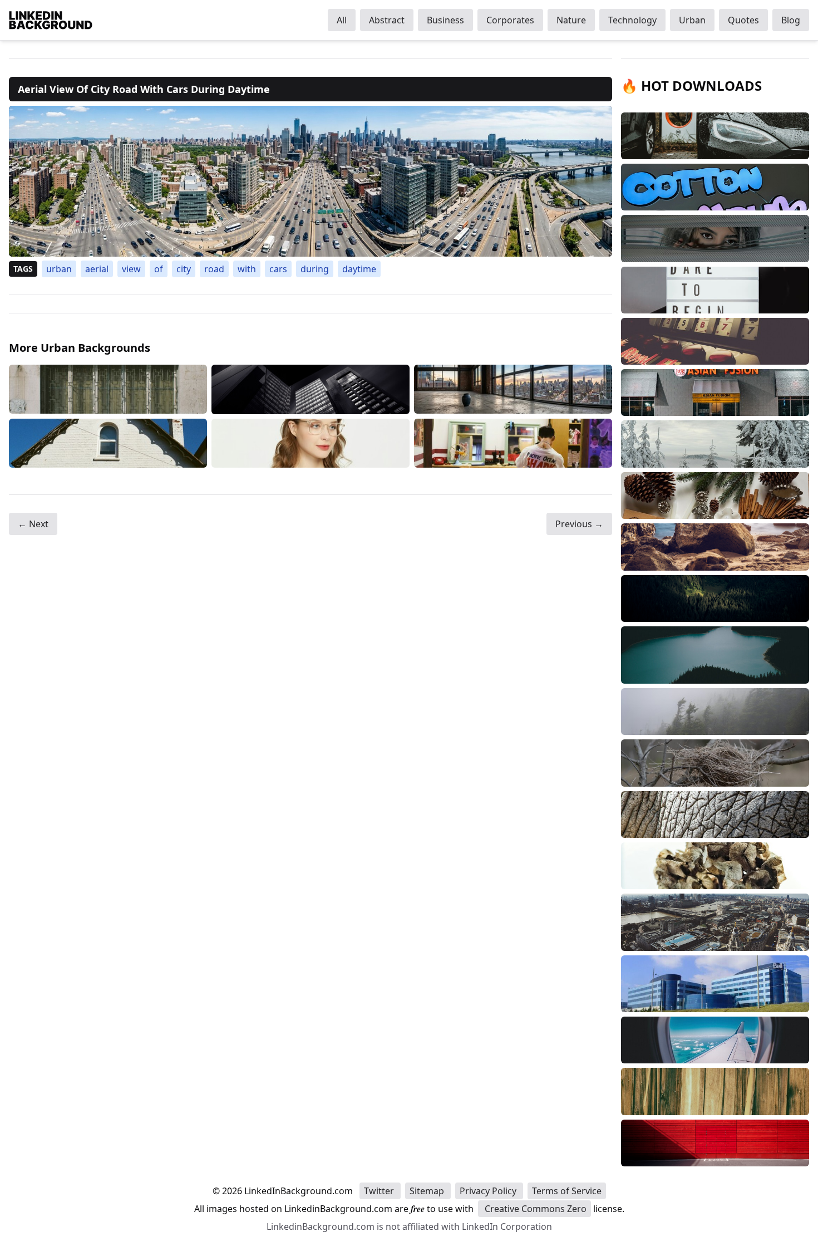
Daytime (359, 269)
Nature (571, 20)
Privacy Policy (489, 1191)
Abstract (387, 20)
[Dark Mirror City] (310, 389)
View (131, 269)
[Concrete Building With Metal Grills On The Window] (108, 389)
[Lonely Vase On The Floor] (513, 389)
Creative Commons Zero (534, 1209)
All (342, 20)
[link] (310, 181)
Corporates (510, 20)
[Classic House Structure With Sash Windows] (108, 443)
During (314, 269)
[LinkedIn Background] (50, 20)
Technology (632, 20)
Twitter (380, 1191)
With (247, 269)
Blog (790, 20)
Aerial (97, 269)
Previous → (579, 524)
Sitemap (428, 1191)
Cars (278, 269)
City (183, 269)
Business (445, 20)
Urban (692, 20)
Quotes (743, 20)
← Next (33, 524)
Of (158, 269)
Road (214, 269)
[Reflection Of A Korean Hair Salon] (513, 443)
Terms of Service (567, 1191)
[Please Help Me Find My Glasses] (310, 443)
